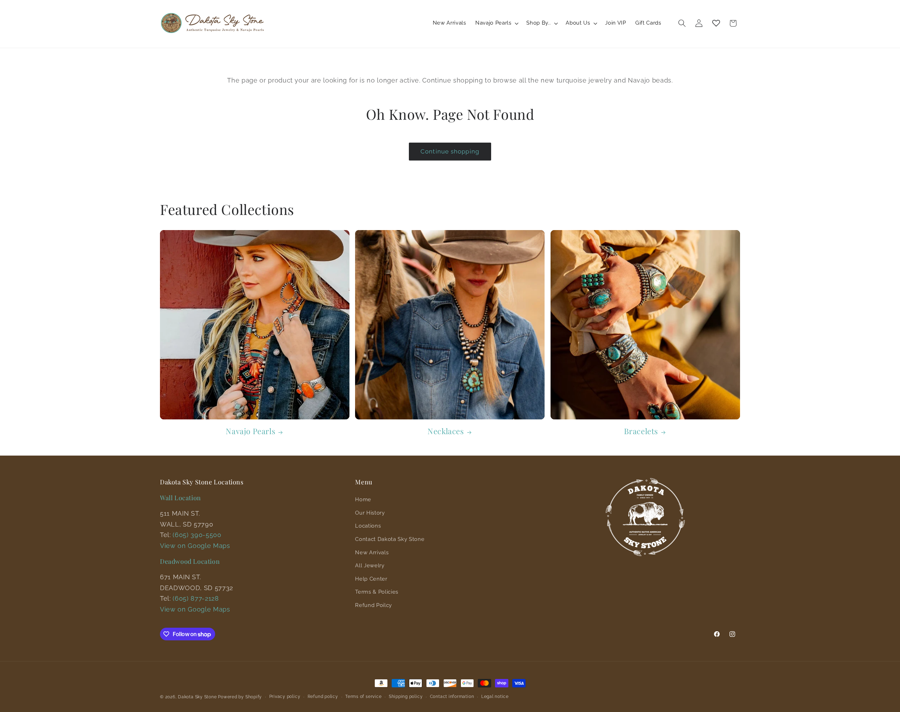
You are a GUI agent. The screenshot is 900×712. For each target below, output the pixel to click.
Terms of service (363, 696)
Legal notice (495, 696)
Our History (370, 513)
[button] (496, 23)
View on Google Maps (195, 545)
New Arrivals (371, 552)
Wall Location (180, 498)
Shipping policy (406, 696)
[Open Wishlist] (716, 23)
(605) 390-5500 (197, 534)
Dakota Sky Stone (197, 696)
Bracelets (641, 431)
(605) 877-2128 (196, 598)
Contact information (452, 696)
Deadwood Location (190, 561)
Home (363, 499)
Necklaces (446, 431)
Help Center (371, 579)
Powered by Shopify (240, 696)
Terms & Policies (376, 592)
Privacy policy (285, 696)
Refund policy (323, 696)
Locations (368, 526)
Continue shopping (450, 151)
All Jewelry (369, 565)
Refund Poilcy (373, 605)
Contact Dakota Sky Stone (389, 539)
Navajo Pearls (250, 431)
